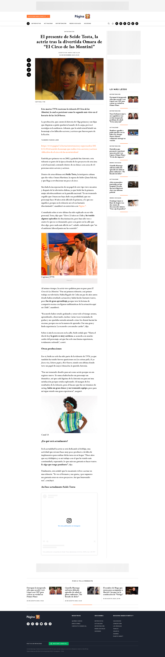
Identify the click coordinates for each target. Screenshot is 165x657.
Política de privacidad (34, 643)
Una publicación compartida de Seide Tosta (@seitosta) (59, 552)
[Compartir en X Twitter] (29, 65)
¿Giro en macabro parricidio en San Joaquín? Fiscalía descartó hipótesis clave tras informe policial (116, 187)
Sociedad (87, 23)
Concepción (117, 623)
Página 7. (82, 206)
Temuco (115, 628)
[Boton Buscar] (108, 23)
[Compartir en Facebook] (29, 60)
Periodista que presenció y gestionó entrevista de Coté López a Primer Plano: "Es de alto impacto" (118, 153)
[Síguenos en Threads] (136, 23)
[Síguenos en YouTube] (128, 23)
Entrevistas (36, 23)
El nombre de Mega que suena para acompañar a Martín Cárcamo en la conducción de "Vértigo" (113, 591)
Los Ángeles (117, 626)
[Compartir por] (29, 75)
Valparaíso (117, 621)
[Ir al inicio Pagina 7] (82, 16)
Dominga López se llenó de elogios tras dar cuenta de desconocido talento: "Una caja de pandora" (118, 205)
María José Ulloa (74, 52)
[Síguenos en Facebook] (124, 23)
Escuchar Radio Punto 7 (37, 16)
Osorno (116, 633)
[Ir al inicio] (28, 23)
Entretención (61, 23)
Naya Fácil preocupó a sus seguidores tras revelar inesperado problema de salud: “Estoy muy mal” (118, 118)
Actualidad (48, 23)
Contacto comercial (79, 626)
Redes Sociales (75, 23)
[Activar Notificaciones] (112, 23)
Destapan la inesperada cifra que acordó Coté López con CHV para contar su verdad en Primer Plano (118, 101)
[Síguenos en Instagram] (120, 23)
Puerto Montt (118, 636)
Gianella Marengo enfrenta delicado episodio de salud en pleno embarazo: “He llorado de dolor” (117, 169)
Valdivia (116, 631)
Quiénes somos (77, 621)
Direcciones (76, 623)
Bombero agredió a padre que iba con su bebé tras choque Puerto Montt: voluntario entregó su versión (117, 135)
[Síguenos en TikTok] (132, 23)
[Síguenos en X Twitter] (116, 23)
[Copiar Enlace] (29, 70)
